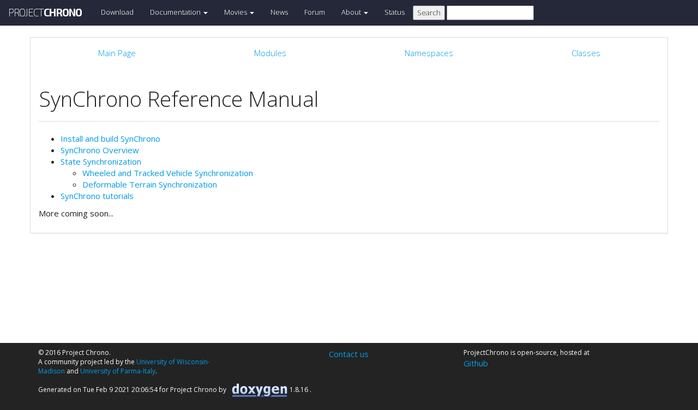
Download (117, 12)
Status (394, 12)
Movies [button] (236, 12)
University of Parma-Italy (117, 371)
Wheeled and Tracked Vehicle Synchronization (167, 172)
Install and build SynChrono (110, 138)
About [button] (352, 12)
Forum (314, 12)
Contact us (349, 353)
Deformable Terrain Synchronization (149, 184)
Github (476, 363)
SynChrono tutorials (97, 195)
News (279, 12)
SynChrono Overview (100, 149)
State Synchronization (101, 161)
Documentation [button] (176, 12)
